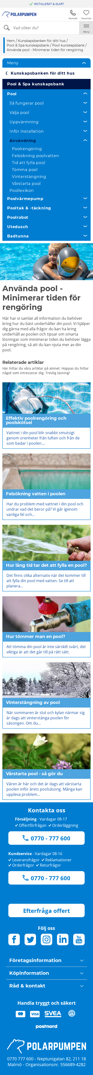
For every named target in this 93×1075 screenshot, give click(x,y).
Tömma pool (25, 169)
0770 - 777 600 (50, 838)
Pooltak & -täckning (29, 208)
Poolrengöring (27, 149)
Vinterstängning (29, 176)
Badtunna (18, 236)
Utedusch (17, 226)
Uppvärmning (24, 122)
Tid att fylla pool (28, 162)
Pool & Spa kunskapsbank (35, 84)
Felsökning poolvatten (35, 156)
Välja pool (19, 112)
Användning (23, 140)
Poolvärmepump (25, 198)
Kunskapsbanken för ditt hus (43, 73)
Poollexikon (22, 190)
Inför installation (27, 131)
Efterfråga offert (46, 911)
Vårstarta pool (26, 183)
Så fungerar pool (27, 103)
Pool (12, 94)
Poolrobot (17, 217)
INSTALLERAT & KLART (49, 4)
